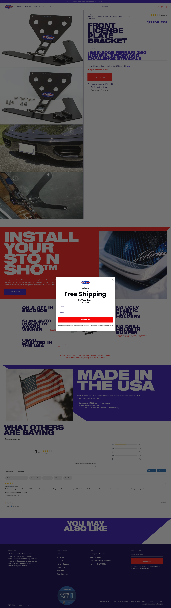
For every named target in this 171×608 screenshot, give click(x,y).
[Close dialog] (112, 280)
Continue (85, 320)
